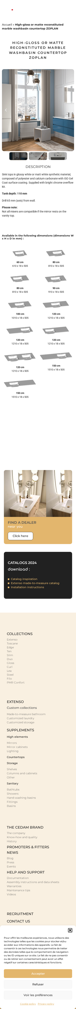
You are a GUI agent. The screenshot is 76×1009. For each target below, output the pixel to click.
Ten (9, 651)
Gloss (10, 663)
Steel (10, 674)
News (12, 852)
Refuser (38, 984)
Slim (10, 655)
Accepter (38, 973)
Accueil (7, 24)
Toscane (12, 643)
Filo (9, 678)
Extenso (12, 639)
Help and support (26, 872)
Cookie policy (28, 1003)
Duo (10, 659)
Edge (10, 647)
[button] (70, 930)
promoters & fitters (28, 847)
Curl (9, 667)
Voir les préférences (38, 995)
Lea (9, 671)
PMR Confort (16, 682)
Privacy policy (46, 1003)
